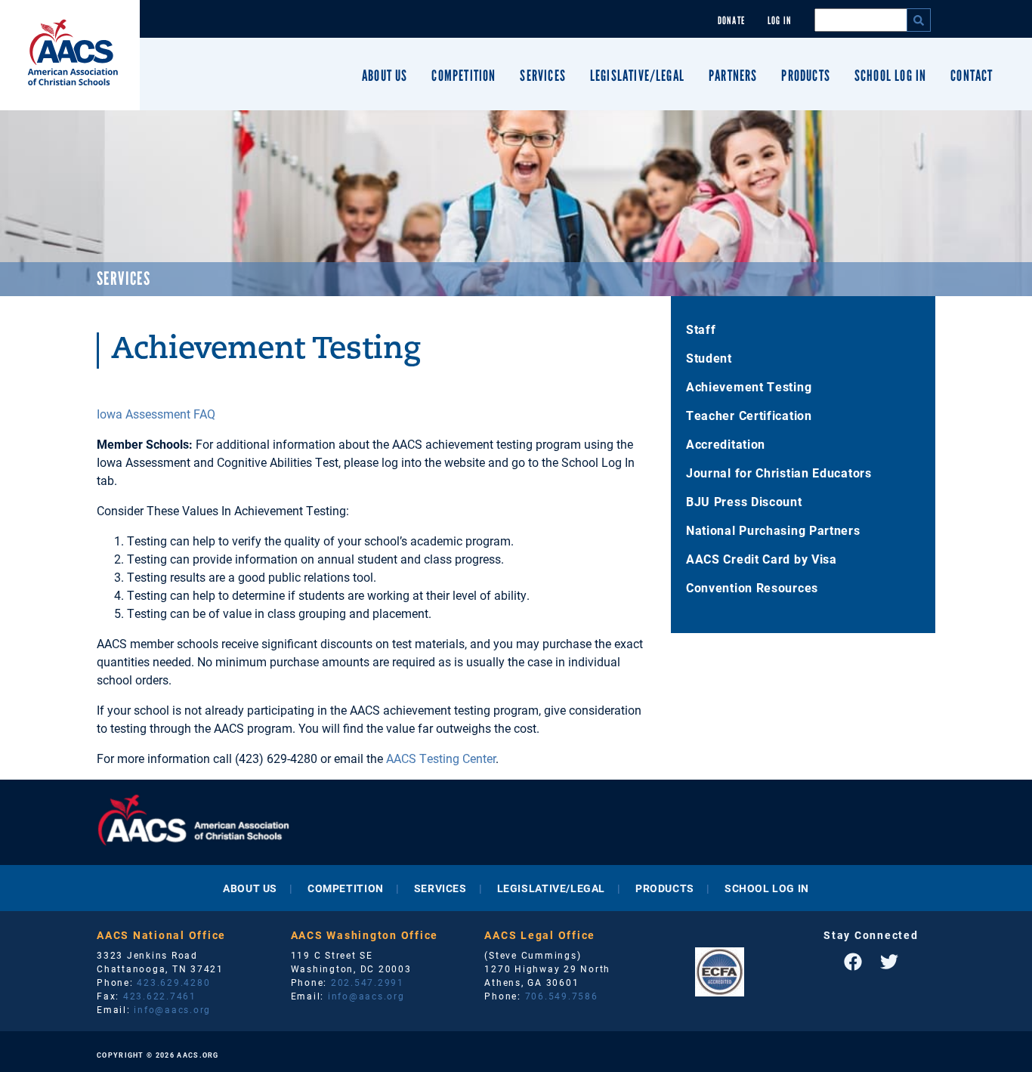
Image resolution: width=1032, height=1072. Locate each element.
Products (805, 75)
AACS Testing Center (441, 758)
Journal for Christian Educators (779, 472)
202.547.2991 (367, 982)
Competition (463, 75)
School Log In (890, 75)
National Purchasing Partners (773, 530)
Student (709, 358)
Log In (780, 20)
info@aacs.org (172, 1009)
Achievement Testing (748, 386)
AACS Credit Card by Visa (761, 559)
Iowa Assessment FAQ (156, 414)
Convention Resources (752, 587)
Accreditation (725, 444)
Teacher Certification (749, 415)
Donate (731, 20)
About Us (384, 75)
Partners (733, 75)
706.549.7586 (561, 996)
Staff (701, 329)
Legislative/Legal (637, 75)
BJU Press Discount (744, 501)
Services (542, 75)
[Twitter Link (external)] (889, 962)
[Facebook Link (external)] (853, 962)
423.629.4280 (173, 982)
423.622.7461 (159, 996)
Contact (971, 75)
